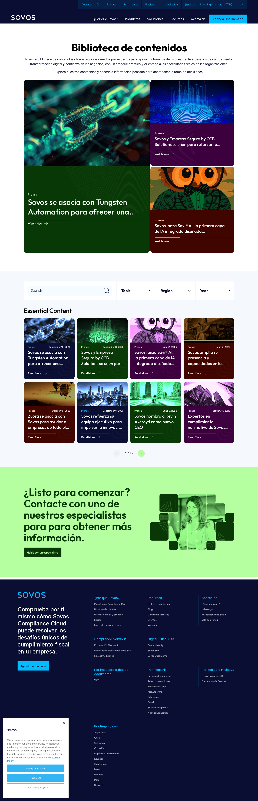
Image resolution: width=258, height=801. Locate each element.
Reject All (36, 777)
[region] (36, 758)
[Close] (64, 723)
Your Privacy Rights (35, 787)
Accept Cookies (36, 768)
